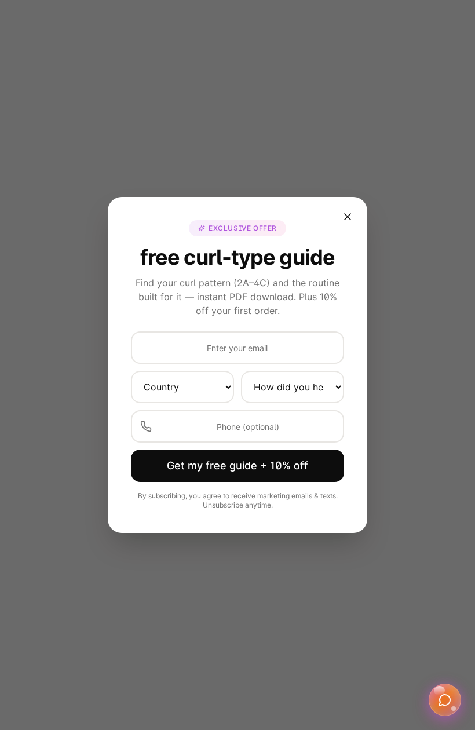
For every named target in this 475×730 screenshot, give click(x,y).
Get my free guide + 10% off (237, 465)
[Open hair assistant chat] (445, 700)
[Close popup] (347, 216)
